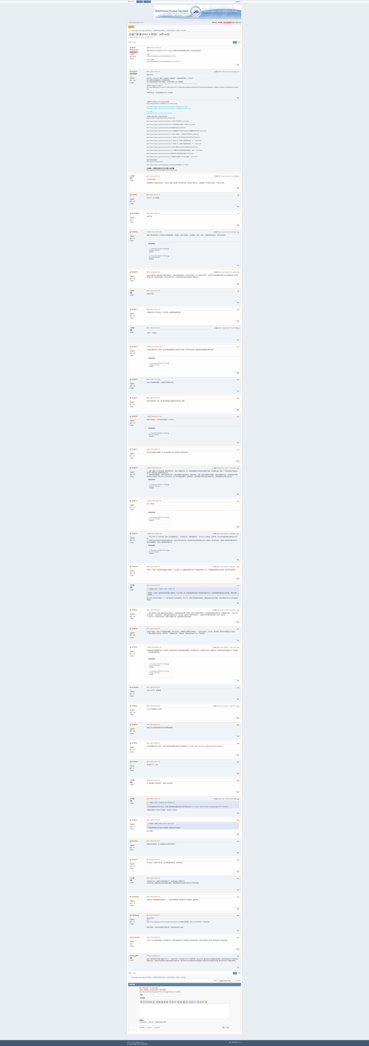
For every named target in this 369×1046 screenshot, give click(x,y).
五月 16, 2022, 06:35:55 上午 (155, 647)
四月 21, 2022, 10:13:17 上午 (153, 309)
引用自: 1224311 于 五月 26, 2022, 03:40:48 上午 (162, 802)
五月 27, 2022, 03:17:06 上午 (153, 820)
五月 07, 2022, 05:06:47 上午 (153, 449)
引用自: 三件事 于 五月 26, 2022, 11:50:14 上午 (161, 823)
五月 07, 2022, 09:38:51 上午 (155, 500)
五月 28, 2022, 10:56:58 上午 (153, 878)
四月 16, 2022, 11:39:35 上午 (155, 47)
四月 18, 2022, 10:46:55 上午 (153, 194)
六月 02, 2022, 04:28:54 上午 (153, 955)
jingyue (134, 71)
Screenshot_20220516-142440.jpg (159, 664)
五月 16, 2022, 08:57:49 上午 (153, 687)
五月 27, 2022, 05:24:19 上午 (153, 841)
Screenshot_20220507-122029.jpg (159, 484)
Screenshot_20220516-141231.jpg (159, 671)
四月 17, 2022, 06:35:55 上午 (153, 176)
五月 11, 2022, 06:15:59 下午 (153, 585)
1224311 (134, 232)
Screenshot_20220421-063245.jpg (159, 249)
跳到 (215, 981)
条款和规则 (234, 1042)
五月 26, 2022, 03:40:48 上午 (153, 743)
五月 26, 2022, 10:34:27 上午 (153, 761)
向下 (130, 42)
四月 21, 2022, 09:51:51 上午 (153, 290)
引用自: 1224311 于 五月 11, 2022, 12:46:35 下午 (162, 589)
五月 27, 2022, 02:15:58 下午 (153, 859)
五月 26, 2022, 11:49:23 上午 (153, 780)
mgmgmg (135, 897)
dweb (133, 48)
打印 (239, 42)
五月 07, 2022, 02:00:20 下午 (155, 533)
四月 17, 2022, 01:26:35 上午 (153, 71)
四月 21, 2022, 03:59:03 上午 (155, 232)
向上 (130, 973)
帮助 (230, 1042)
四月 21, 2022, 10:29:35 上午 (153, 328)
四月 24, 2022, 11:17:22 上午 (153, 379)
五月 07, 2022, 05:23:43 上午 (155, 468)
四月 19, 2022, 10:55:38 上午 (153, 213)
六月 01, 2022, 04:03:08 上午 (153, 937)
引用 (238, 65)
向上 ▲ (240, 1042)
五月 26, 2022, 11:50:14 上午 (153, 798)
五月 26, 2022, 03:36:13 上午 (153, 724)
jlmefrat (134, 762)
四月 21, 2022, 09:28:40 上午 (153, 272)
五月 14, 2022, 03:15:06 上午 (153, 628)
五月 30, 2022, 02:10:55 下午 (153, 915)
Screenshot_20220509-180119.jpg (159, 550)
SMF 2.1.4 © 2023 (131, 1042)
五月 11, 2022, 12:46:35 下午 (153, 566)
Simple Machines (140, 1042)
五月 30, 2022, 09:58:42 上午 (153, 896)
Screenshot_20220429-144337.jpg (159, 433)
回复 (235, 42)
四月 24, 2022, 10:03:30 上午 (155, 346)
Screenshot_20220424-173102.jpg (159, 363)
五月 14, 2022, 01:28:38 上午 (153, 610)
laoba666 (134, 687)
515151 (134, 195)
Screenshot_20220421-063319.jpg (159, 256)
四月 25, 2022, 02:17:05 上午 (153, 398)
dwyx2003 (135, 213)
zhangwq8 (135, 937)
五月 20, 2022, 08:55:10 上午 (153, 706)
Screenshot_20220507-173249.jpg (159, 517)
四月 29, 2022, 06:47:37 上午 (155, 416)
